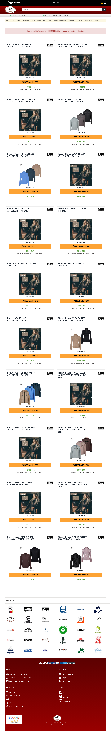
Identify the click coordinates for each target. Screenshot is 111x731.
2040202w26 (81, 461)
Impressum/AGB (15, 696)
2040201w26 (30, 461)
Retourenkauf (89, 20)
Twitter (65, 697)
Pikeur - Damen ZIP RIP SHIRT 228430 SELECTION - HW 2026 (20, 538)
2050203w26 (81, 297)
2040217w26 (30, 242)
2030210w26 (81, 78)
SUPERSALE (71, 20)
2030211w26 (30, 132)
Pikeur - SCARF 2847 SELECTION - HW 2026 (21, 264)
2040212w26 (30, 187)
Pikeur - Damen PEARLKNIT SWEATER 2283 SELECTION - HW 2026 (72, 484)
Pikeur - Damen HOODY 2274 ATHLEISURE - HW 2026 (19, 483)
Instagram (66, 702)
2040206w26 (81, 570)
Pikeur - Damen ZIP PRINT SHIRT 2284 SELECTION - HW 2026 (72, 538)
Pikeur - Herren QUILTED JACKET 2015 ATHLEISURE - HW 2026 (72, 45)
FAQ (10, 703)
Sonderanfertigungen (60, 20)
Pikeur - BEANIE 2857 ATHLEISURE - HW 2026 (17, 319)
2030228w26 (30, 406)
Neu (7, 20)
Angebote (79, 20)
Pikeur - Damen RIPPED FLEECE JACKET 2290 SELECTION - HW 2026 (72, 375)
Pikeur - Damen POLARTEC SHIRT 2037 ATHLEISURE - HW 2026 (22, 428)
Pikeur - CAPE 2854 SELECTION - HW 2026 (72, 210)
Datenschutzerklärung (16, 706)
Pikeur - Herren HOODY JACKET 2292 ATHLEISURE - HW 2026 (21, 100)
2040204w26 (81, 515)
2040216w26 (81, 187)
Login (64, 678)
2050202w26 (30, 297)
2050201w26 (81, 242)
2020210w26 (30, 78)
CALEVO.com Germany (18, 674)
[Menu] (6, 3)
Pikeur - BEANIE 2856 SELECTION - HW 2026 (72, 264)
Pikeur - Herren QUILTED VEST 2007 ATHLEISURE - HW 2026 (20, 45)
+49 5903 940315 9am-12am (19, 678)
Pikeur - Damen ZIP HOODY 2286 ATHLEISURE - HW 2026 (21, 374)
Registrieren (66, 681)
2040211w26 (81, 132)
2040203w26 (30, 515)
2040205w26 (30, 570)
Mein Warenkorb (68, 674)
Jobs (96, 20)
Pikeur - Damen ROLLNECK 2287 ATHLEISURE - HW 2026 (21, 155)
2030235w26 (81, 406)
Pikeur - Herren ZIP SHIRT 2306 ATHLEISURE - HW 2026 (21, 210)
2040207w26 (81, 351)
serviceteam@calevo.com (18, 681)
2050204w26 (30, 351)
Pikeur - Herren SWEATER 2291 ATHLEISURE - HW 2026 (71, 155)
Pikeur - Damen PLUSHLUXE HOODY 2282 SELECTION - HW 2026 (71, 429)
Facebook (66, 693)
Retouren (12, 692)
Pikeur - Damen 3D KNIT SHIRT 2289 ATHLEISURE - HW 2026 (71, 319)
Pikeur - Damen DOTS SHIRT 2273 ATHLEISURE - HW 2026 (70, 100)
